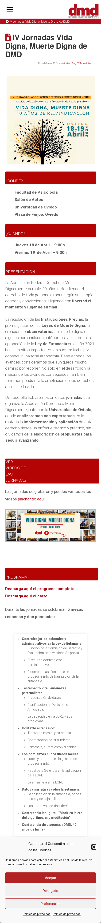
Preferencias (50, 904)
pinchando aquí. (32, 499)
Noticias (86, 63)
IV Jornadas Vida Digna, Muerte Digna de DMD (39, 21)
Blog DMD (76, 63)
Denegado (50, 891)
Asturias (65, 63)
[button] (93, 847)
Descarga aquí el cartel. (27, 596)
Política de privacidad (36, 914)
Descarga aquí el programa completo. (40, 588)
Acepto (50, 878)
